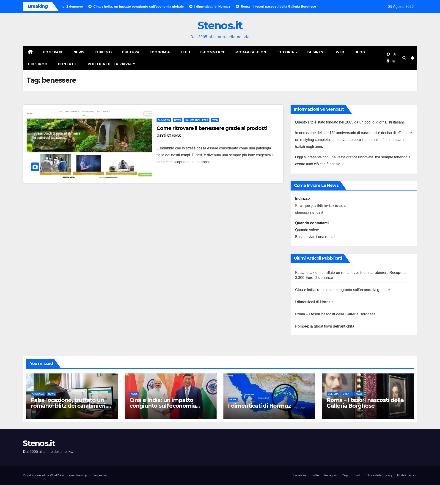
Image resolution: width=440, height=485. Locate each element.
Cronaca (38, 393)
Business (316, 52)
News (79, 52)
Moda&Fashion (250, 52)
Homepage (53, 52)
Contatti (68, 64)
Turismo (103, 52)
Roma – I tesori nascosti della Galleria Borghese (335, 314)
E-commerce (212, 52)
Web (340, 52)
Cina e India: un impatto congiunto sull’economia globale (342, 290)
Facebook (299, 475)
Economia (160, 52)
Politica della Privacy (111, 64)
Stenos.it (220, 25)
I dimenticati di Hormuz (314, 302)
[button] (404, 58)
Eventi (347, 393)
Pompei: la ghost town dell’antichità (324, 326)
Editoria (285, 52)
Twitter (315, 475)
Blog (360, 52)
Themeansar (99, 475)
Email (356, 475)
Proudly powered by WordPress (44, 475)
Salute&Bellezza (196, 120)
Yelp (345, 475)
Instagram (331, 475)
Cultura (131, 52)
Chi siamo (38, 64)
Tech (185, 52)
